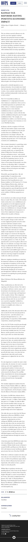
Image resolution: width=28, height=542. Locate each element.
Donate (13, 3)
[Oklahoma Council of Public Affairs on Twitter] (3, 533)
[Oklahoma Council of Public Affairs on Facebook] (2, 533)
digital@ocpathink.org (5, 529)
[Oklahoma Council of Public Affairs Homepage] (4, 3)
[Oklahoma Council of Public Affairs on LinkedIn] (5, 533)
